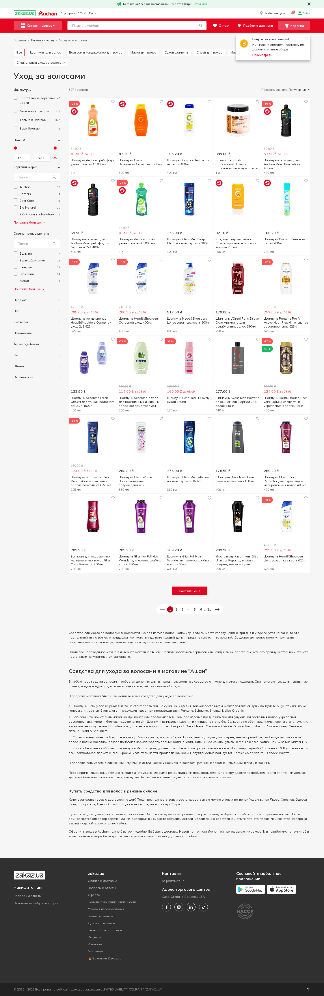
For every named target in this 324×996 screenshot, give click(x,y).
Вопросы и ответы (27, 896)
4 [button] (189, 609)
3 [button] (182, 609)
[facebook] (166, 907)
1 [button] (170, 609)
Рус (91, 13)
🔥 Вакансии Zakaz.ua (104, 958)
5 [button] (195, 609)
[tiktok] (203, 907)
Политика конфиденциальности (112, 902)
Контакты (95, 944)
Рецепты (94, 937)
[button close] (309, 3)
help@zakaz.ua (173, 881)
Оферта (94, 895)
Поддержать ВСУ (72, 13)
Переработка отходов (105, 930)
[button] (273, 13)
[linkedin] (191, 907)
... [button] (205, 609)
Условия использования (106, 909)
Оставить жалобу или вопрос (36, 903)
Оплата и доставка (102, 881)
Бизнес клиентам (100, 916)
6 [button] (201, 609)
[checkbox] (15, 98)
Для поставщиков (101, 923)
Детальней (199, 4)
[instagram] (178, 907)
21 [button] (209, 609)
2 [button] (176, 609)
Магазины (95, 951)
